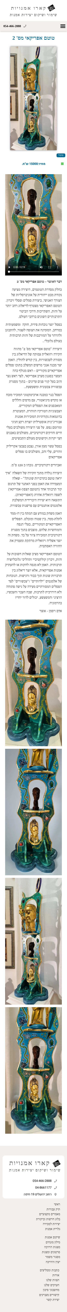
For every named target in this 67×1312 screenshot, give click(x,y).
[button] (63, 26)
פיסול (60, 155)
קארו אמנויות (29, 8)
